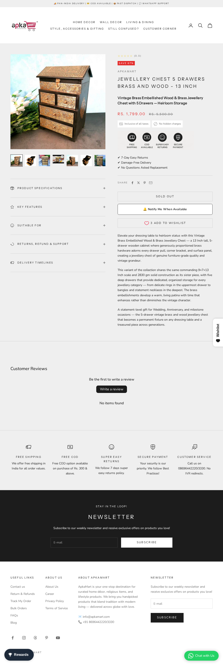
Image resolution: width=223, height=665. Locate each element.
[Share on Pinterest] (144, 182)
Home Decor (84, 22)
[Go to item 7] (100, 160)
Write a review (111, 389)
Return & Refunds (22, 594)
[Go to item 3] (44, 160)
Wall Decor (111, 22)
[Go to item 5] (72, 160)
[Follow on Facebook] (12, 638)
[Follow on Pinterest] (46, 638)
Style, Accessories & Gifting (77, 28)
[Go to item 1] (16, 160)
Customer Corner (160, 28)
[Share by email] (150, 182)
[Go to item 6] (86, 160)
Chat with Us (204, 655)
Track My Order (20, 601)
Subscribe (147, 542)
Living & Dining (140, 22)
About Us (51, 587)
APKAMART (127, 71)
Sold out (165, 196)
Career (49, 594)
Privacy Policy (54, 601)
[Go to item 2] (30, 160)
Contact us (17, 587)
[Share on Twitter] (138, 182)
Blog (13, 623)
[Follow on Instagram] (24, 638)
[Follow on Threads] (35, 638)
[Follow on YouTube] (58, 638)
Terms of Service (56, 608)
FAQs (14, 615)
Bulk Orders (18, 608)
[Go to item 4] (58, 159)
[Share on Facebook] (132, 182)
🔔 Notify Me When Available (165, 209)
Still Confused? (123, 28)
